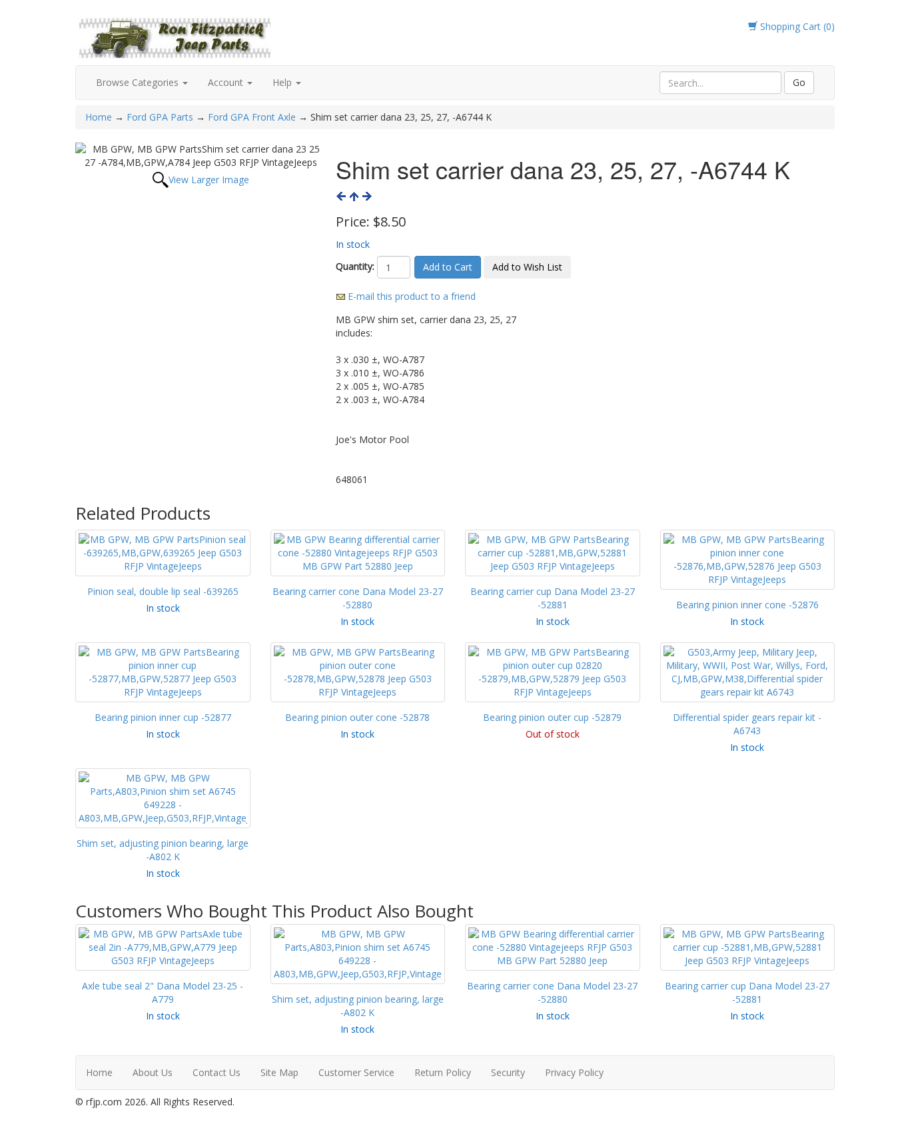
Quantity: (355, 266)
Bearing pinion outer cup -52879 (552, 717)
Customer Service (356, 1072)
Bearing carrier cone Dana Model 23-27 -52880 (357, 598)
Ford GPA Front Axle (252, 117)
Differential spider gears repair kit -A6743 (747, 724)
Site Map (279, 1072)
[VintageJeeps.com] (175, 35)
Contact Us (216, 1072)
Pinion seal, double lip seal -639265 (162, 591)
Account (227, 82)
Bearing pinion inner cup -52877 (163, 717)
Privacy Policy (574, 1072)
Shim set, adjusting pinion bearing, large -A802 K (162, 850)
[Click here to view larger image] (200, 156)
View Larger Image (209, 179)
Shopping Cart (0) (796, 26)
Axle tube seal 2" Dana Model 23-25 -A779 (162, 992)
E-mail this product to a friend (412, 296)
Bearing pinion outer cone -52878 (357, 717)
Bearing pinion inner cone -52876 (747, 604)
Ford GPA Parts (160, 117)
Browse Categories (138, 82)
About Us (153, 1072)
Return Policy (442, 1072)
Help (283, 82)
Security (508, 1072)
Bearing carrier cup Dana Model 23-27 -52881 (552, 598)
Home (100, 117)
